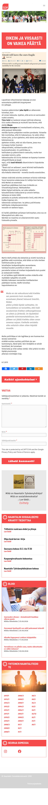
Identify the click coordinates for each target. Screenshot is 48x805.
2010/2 (6, 717)
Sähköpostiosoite (9, 441)
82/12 (34, 714)
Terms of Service (23, 452)
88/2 (33, 699)
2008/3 (21, 696)
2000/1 (20, 721)
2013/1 (6, 699)
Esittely (24, 503)
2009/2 (6, 728)
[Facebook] (6, 368)
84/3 (34, 703)
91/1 (19, 732)
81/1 (33, 721)
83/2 (33, 706)
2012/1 (6, 710)
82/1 (33, 717)
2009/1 (6, 732)
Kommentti (7, 404)
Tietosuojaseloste (34, 783)
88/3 (34, 696)
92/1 (19, 728)
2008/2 (21, 699)
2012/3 (6, 703)
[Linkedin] (30, 368)
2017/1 (6, 696)
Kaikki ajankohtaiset (20, 379)
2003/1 (20, 714)
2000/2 (21, 717)
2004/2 (21, 706)
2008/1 (20, 703)
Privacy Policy (7, 452)
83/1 (33, 710)
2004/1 (20, 710)
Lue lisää (7, 532)
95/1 (20, 725)
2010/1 (6, 721)
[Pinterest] (22, 368)
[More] (39, 368)
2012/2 (6, 706)
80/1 (33, 725)
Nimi (4, 432)
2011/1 (6, 714)
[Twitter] (14, 368)
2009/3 (7, 725)
